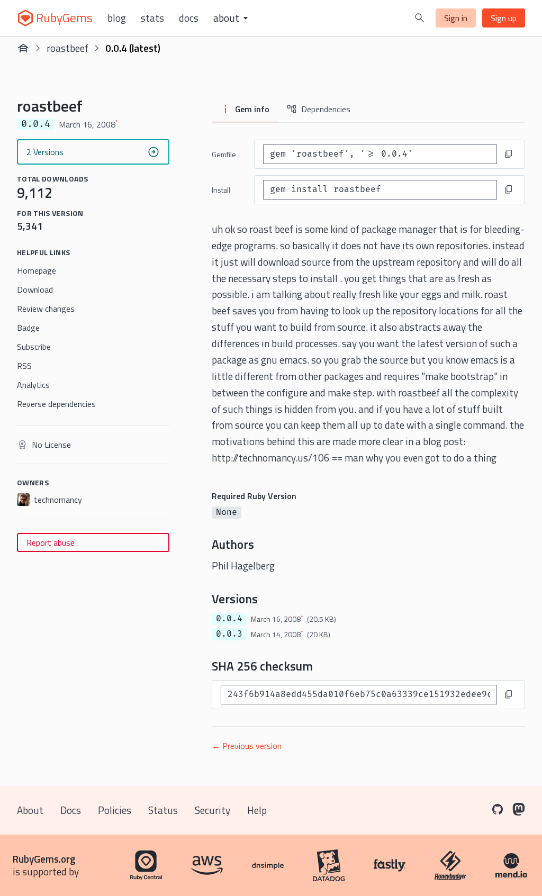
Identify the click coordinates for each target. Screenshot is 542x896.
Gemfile (224, 154)
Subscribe (34, 346)
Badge (28, 327)
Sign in (455, 18)
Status (163, 810)
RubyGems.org (44, 858)
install (221, 189)
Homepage (36, 270)
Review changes (46, 308)
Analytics (33, 384)
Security (212, 810)
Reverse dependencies (56, 403)
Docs (188, 18)
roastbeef (67, 48)
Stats (152, 18)
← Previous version (247, 745)
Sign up (504, 18)
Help (257, 810)
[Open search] (419, 18)
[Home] (23, 48)
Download (35, 289)
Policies (114, 810)
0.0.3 (229, 634)
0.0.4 (229, 618)
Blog (116, 18)
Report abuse (50, 542)
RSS (24, 365)
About (30, 810)
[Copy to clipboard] (508, 154)
